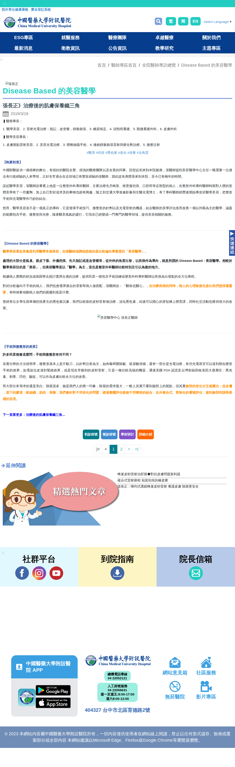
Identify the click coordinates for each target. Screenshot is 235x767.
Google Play (53, 691)
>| (136, 449)
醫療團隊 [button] (117, 37)
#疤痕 (100, 153)
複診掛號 (109, 434)
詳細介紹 (145, 434)
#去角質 (143, 153)
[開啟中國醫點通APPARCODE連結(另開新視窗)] (27, 697)
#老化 (122, 153)
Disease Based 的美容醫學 (206, 65)
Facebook (22, 573)
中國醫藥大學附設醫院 (117, 660)
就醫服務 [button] (70, 37)
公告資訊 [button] (117, 48)
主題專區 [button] (211, 48)
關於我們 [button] (211, 37)
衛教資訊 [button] (70, 48)
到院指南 (117, 573)
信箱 (196, 573)
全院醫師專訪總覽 (159, 65)
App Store (53, 703)
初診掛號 (91, 434)
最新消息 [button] (23, 48)
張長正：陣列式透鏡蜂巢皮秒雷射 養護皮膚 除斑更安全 (158, 486)
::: (4, 3)
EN (195, 21)
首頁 (101, 65)
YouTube (56, 573)
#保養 (131, 153)
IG (39, 573)
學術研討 (127, 434)
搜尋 (158, 21)
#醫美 (91, 153)
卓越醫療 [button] (164, 37)
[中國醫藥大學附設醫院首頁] (37, 22)
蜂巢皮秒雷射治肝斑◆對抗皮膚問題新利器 (149, 474)
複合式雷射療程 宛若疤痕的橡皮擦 (143, 480)
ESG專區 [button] (23, 37)
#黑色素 (111, 153)
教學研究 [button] (164, 48)
